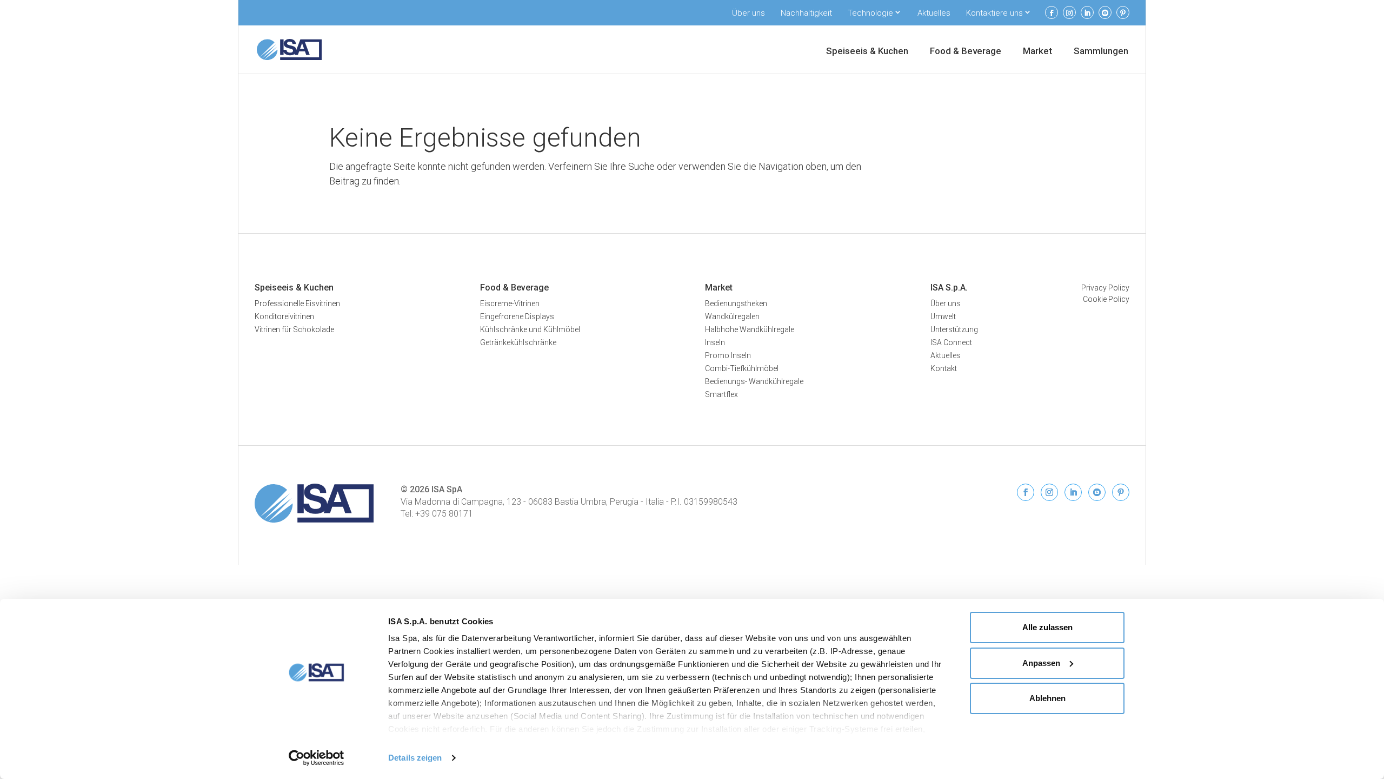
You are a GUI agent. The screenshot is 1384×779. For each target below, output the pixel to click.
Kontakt (943, 368)
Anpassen (1041, 663)
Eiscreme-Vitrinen (510, 303)
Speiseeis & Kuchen (867, 51)
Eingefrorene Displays (517, 316)
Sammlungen (1101, 51)
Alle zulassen (1047, 627)
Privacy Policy (1105, 287)
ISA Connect (951, 342)
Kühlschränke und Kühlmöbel (530, 329)
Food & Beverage (965, 51)
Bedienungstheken (736, 303)
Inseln (715, 342)
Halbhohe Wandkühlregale (749, 329)
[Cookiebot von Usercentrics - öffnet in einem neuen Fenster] (316, 758)
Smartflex (721, 394)
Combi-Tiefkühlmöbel (741, 368)
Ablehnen (1047, 698)
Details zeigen (415, 757)
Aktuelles (933, 13)
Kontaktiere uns (994, 13)
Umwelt (943, 316)
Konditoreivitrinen (284, 316)
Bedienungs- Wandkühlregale (754, 381)
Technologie (870, 13)
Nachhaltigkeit (806, 13)
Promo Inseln (728, 355)
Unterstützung (954, 329)
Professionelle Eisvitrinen (297, 303)
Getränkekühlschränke (518, 342)
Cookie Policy (1106, 299)
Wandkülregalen (732, 316)
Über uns (748, 13)
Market (1037, 51)
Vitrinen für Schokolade (294, 329)
